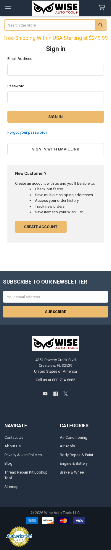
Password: (16, 86)
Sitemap (11, 486)
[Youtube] (45, 394)
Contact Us (13, 437)
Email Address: (20, 58)
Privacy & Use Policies (23, 455)
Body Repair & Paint (76, 455)
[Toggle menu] (8, 8)
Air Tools (67, 446)
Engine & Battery (74, 463)
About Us (12, 446)
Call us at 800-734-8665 (55, 380)
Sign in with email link (55, 149)
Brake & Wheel (72, 472)
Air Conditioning (73, 437)
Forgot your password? (27, 132)
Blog (8, 463)
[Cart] (103, 8)
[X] (65, 394)
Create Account (40, 227)
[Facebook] (55, 394)
